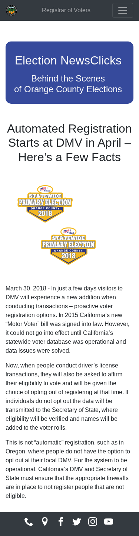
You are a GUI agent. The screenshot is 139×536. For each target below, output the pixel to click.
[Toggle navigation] (122, 10)
